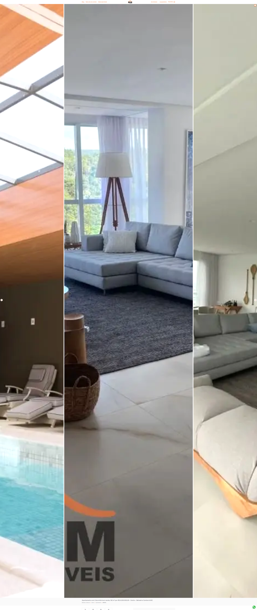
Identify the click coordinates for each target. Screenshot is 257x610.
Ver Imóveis (154, 2)
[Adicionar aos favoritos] (253, 5)
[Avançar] (255, 300)
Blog (83, 2)
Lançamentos (163, 2)
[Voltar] (2, 300)
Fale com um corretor (91, 2)
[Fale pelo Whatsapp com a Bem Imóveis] (254, 607)
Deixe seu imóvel (102, 2)
